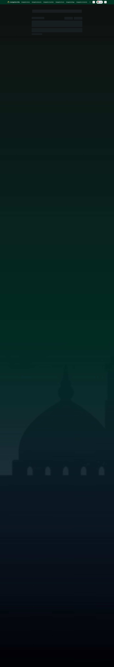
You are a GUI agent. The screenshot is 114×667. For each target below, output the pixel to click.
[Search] (90, 2)
